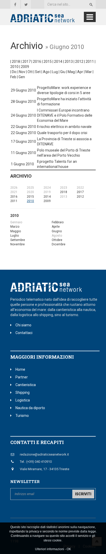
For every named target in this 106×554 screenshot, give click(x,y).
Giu (62, 72)
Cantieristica (25, 385)
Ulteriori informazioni (49, 549)
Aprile (56, 226)
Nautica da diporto (30, 408)
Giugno (57, 231)
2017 (26, 61)
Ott (30, 72)
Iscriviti (83, 494)
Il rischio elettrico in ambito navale (64, 127)
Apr (80, 72)
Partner (21, 377)
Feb (13, 77)
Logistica (22, 400)
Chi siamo (23, 325)
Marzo (14, 226)
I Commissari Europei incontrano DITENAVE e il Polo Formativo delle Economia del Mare (64, 115)
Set (38, 72)
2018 (16, 61)
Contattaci (23, 333)
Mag (71, 72)
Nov (22, 72)
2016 (37, 61)
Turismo (22, 416)
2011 (90, 61)
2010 (14, 67)
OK (69, 549)
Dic (14, 72)
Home (20, 369)
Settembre (17, 240)
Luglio (14, 235)
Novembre (17, 244)
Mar (88, 72)
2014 (58, 61)
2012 (79, 61)
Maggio (15, 231)
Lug (55, 72)
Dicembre (58, 244)
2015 (47, 61)
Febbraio (58, 222)
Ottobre (57, 240)
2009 (25, 67)
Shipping (22, 392)
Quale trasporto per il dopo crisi (62, 133)
